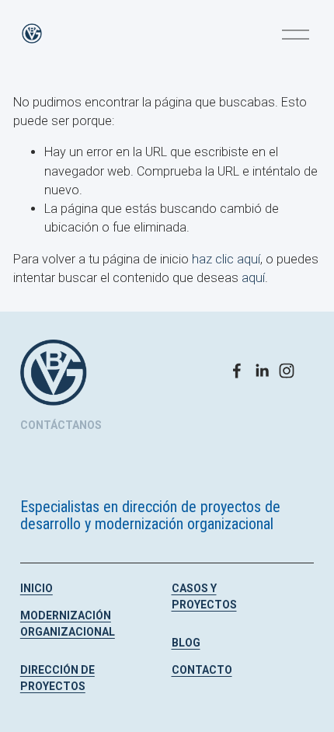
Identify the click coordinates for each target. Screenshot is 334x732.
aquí (253, 277)
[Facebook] (237, 370)
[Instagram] (286, 370)
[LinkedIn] (262, 370)
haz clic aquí (226, 259)
